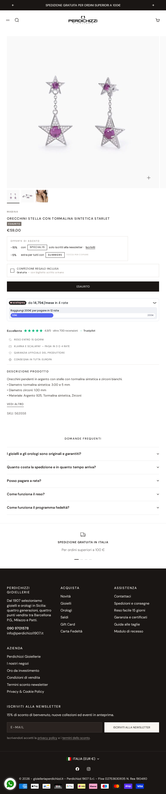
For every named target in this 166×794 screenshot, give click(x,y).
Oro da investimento (23, 670)
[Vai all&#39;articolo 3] (41, 196)
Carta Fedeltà (71, 631)
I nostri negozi (18, 663)
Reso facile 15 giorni (129, 610)
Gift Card (68, 624)
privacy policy (47, 738)
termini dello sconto (76, 738)
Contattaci (122, 596)
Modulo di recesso (128, 631)
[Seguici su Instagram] (88, 769)
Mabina (12, 211)
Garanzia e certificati (130, 617)
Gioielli (66, 603)
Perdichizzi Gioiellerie (24, 656)
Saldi (64, 617)
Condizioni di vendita (23, 677)
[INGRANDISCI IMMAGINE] (148, 177)
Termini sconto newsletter (27, 684)
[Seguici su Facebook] (77, 769)
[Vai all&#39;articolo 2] (27, 196)
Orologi (66, 610)
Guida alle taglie (127, 624)
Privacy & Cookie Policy (25, 691)
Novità (66, 596)
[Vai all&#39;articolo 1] (13, 196)
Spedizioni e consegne (131, 603)
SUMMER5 (55, 255)
